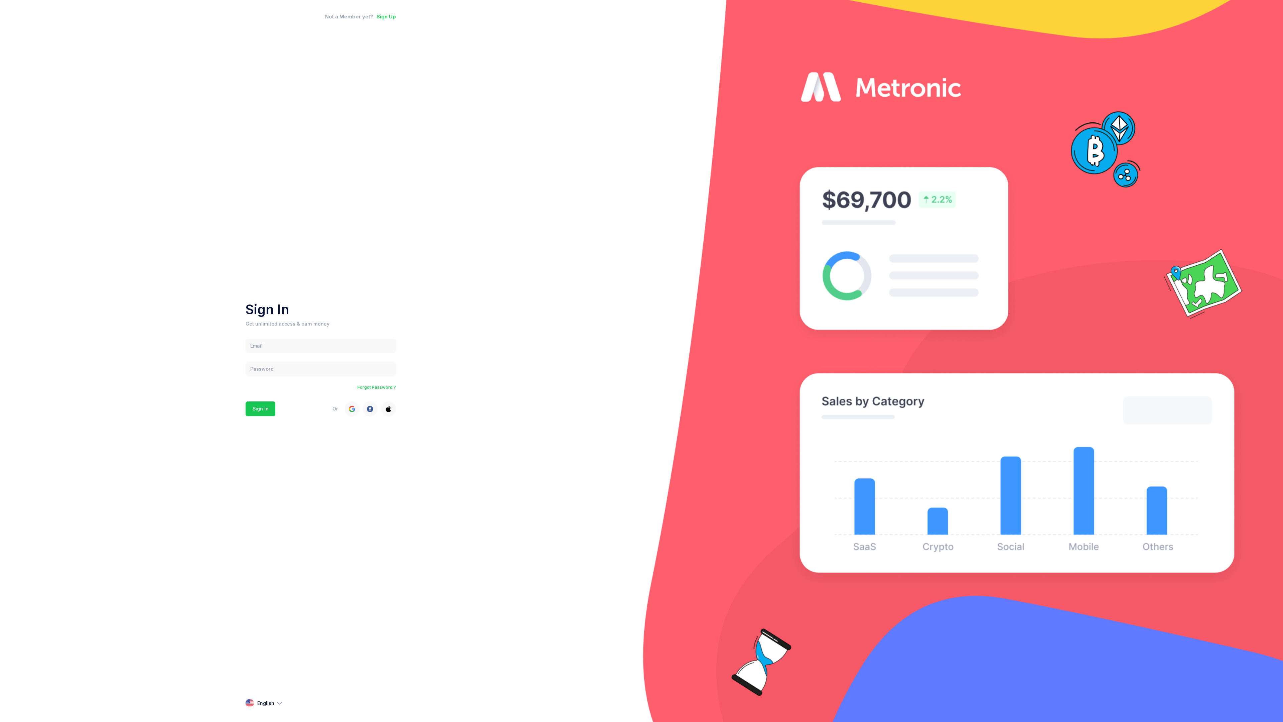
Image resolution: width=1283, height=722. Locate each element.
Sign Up (386, 17)
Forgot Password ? (377, 387)
